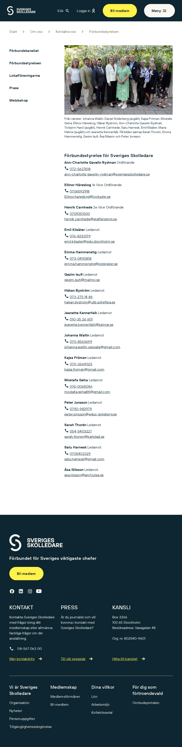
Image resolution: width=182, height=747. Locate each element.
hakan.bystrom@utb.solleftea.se (89, 302)
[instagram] (30, 592)
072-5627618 (80, 169)
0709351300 (80, 213)
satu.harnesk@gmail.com (84, 459)
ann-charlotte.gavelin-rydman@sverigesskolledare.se (107, 174)
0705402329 (80, 453)
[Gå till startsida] (36, 542)
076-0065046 (81, 386)
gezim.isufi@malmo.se (82, 279)
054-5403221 (80, 431)
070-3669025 (81, 364)
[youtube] (38, 592)
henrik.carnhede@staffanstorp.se (90, 219)
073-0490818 (80, 258)
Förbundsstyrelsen (25, 63)
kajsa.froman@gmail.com (84, 369)
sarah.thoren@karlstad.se (84, 436)
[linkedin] (20, 592)
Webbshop (18, 100)
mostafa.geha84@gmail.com (87, 391)
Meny (156, 10)
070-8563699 (81, 341)
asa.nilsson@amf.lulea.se (84, 475)
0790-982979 (81, 409)
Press (14, 88)
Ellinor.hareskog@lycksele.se (87, 196)
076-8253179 (80, 236)
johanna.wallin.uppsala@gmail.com (92, 347)
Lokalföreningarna (24, 75)
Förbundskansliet (24, 50)
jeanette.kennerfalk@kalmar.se (88, 324)
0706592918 (80, 191)
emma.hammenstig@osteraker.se (91, 263)
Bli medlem (119, 10)
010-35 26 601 (81, 319)
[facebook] (12, 592)
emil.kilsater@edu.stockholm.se (89, 241)
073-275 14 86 (81, 297)
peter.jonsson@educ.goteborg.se (90, 414)
